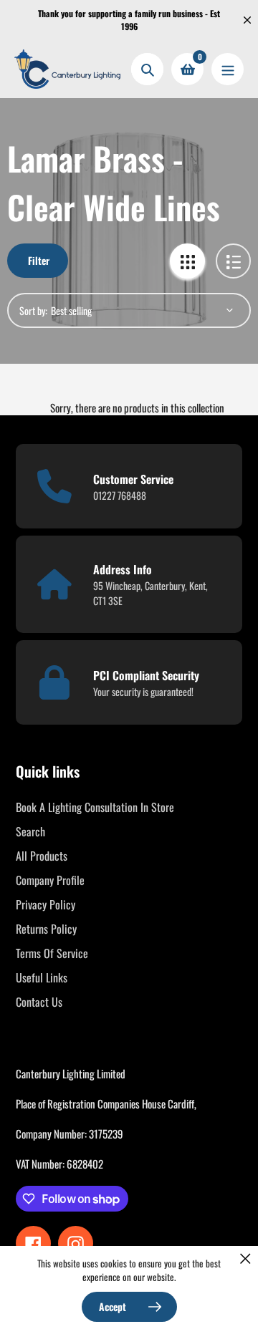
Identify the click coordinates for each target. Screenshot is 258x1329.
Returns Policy (46, 928)
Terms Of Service (52, 953)
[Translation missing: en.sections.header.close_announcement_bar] (247, 20)
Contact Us (39, 1001)
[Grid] (187, 261)
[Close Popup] (245, 1258)
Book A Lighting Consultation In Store (95, 807)
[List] (233, 261)
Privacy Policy (45, 904)
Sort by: (33, 310)
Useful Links (41, 977)
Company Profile (50, 880)
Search (30, 831)
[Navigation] (227, 69)
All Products (41, 855)
